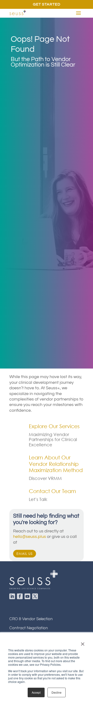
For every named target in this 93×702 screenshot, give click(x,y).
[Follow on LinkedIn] (13, 597)
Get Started (46, 4)
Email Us (24, 553)
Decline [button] (57, 692)
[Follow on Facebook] (21, 597)
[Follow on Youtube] (28, 597)
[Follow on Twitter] (36, 597)
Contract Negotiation (28, 628)
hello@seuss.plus (29, 536)
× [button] (82, 642)
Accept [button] (36, 692)
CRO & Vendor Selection (31, 619)
